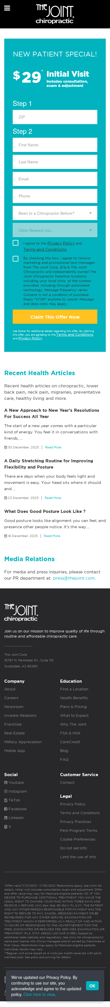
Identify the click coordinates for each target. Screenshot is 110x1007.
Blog (64, 751)
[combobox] (55, 213)
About (10, 689)
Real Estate (14, 733)
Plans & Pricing (73, 707)
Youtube (15, 782)
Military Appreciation (23, 742)
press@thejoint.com (74, 578)
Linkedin (15, 818)
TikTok (13, 800)
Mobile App (14, 751)
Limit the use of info (78, 857)
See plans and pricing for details (47, 957)
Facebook (17, 809)
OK (92, 986)
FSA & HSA (70, 733)
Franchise (13, 724)
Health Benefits (74, 698)
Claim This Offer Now (55, 317)
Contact (67, 782)
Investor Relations (20, 715)
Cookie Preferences (77, 839)
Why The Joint (73, 724)
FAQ (64, 759)
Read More (53, 447)
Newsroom (13, 707)
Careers (11, 698)
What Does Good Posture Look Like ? (44, 511)
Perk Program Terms (78, 830)
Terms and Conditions (45, 249)
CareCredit (70, 742)
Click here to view (38, 994)
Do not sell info (73, 848)
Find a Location (74, 689)
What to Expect (74, 715)
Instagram (17, 791)
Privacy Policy (61, 243)
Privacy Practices (75, 822)
